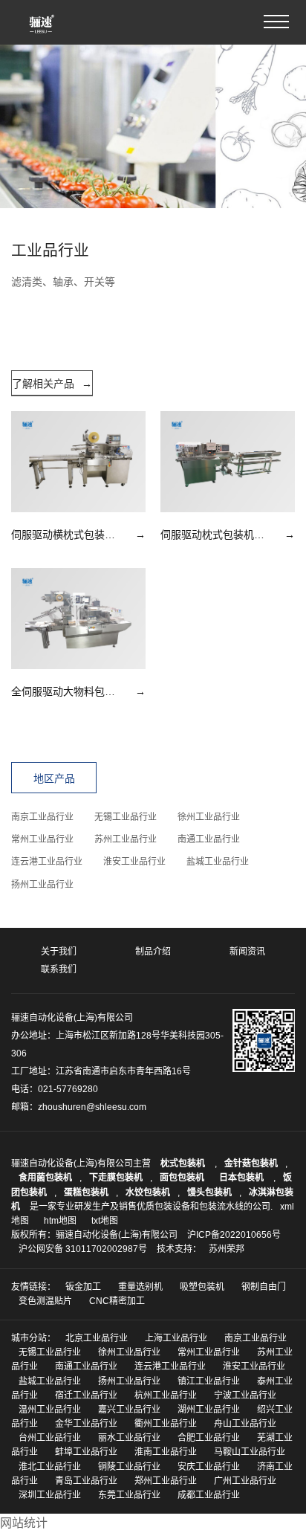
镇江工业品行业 (209, 1381)
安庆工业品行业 (209, 1467)
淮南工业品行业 (165, 1452)
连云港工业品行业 (46, 861)
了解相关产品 (52, 384)
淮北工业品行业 (50, 1467)
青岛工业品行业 (86, 1481)
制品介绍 (153, 951)
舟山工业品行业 (245, 1424)
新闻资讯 (247, 951)
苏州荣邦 (226, 1249)
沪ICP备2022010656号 (234, 1235)
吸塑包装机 (202, 1287)
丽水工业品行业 (129, 1438)
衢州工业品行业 (165, 1424)
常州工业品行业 (42, 839)
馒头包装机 (209, 1192)
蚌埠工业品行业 (86, 1452)
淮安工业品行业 (134, 861)
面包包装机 (182, 1177)
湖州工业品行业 (209, 1409)
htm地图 (60, 1221)
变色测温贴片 (45, 1301)
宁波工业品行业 (245, 1395)
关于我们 (58, 951)
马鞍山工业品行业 (249, 1452)
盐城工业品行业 (217, 861)
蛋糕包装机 (86, 1192)
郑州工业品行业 (165, 1481)
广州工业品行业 (245, 1481)
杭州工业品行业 (165, 1395)
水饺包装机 (148, 1192)
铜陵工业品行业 (129, 1467)
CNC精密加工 (117, 1301)
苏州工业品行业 (125, 839)
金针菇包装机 (251, 1163)
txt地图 (104, 1221)
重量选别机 (140, 1287)
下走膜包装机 (116, 1177)
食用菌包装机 (45, 1177)
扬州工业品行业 (42, 885)
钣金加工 (83, 1287)
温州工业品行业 (50, 1409)
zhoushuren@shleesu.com (92, 1107)
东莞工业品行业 (129, 1495)
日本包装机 (242, 1177)
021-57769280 (68, 1089)
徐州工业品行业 (209, 817)
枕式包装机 (183, 1163)
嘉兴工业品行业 (129, 1409)
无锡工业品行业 (125, 817)
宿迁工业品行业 (86, 1395)
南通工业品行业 (209, 839)
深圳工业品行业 (50, 1495)
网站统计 (24, 1523)
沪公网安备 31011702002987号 (83, 1249)
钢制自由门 (263, 1287)
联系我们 (58, 969)
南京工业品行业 (42, 817)
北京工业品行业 (96, 1338)
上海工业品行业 (176, 1338)
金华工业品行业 (86, 1424)
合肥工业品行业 (209, 1438)
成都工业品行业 (209, 1495)
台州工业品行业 (50, 1438)
